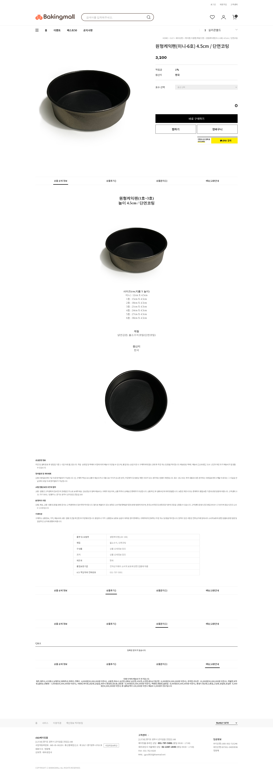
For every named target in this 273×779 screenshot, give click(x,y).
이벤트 (57, 30)
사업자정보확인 (111, 745)
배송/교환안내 (212, 180)
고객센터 (234, 4)
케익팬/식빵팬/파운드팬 (194, 38)
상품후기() (111, 180)
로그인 (213, 4)
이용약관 (57, 722)
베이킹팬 (179, 38)
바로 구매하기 (196, 119)
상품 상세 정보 (60, 180)
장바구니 (217, 129)
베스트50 (72, 30)
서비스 (45, 722)
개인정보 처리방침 (74, 722)
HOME (165, 38)
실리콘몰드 (214, 30)
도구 (172, 38)
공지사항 (88, 30)
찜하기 (175, 129)
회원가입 (223, 4)
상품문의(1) (161, 180)
